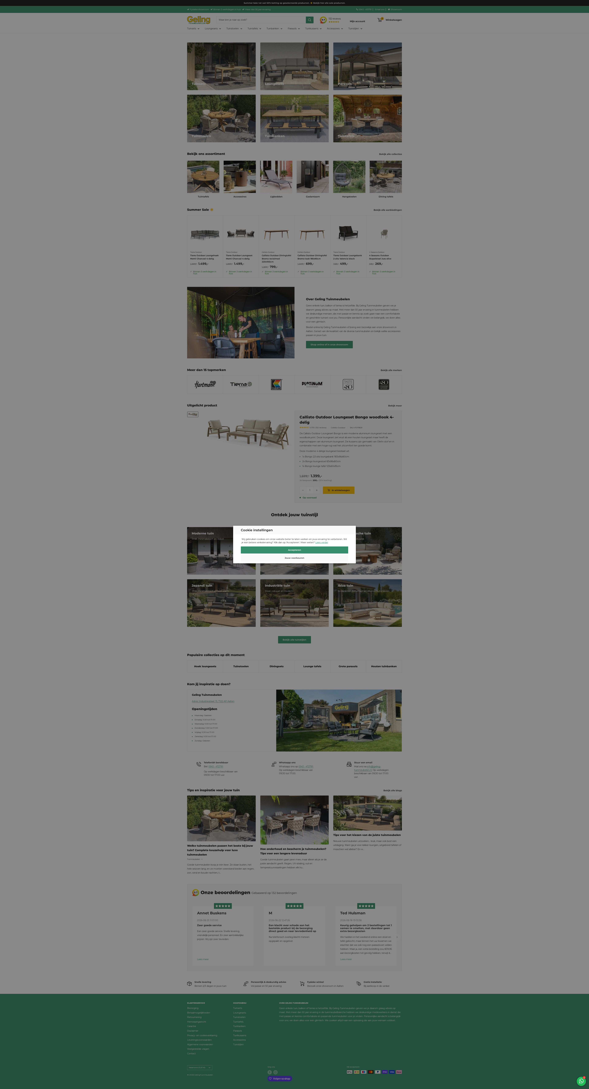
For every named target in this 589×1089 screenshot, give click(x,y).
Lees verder (321, 542)
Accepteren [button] (294, 550)
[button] (294, 558)
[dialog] (294, 544)
